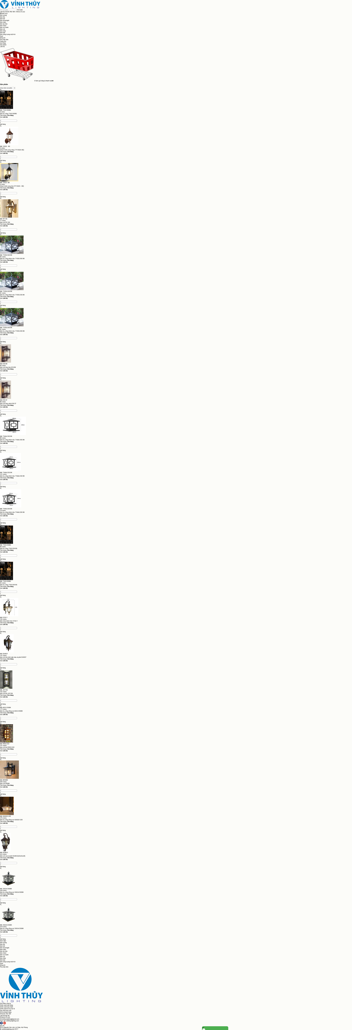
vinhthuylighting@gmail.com (10, 1019)
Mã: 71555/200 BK (6, 327)
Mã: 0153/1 (3, 617)
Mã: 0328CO (4, 852)
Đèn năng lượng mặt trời (7, 34)
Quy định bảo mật (5, 1010)
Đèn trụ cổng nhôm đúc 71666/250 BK (12, 476)
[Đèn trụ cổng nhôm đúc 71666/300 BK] (13, 434)
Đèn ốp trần (3, 24)
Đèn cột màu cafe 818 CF (8, 403)
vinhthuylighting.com (8, 1029)
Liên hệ (2, 46)
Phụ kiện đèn (4, 39)
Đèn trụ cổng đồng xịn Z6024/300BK (12, 892)
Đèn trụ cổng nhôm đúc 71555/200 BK (12, 331)
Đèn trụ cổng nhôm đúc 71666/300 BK (12, 440)
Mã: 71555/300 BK (6, 255)
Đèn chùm (3, 26)
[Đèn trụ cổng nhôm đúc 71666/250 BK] (10, 471)
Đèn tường (3, 15)
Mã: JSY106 (4, 690)
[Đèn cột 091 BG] (9, 217)
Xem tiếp (3, 941)
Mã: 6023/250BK (5, 707)
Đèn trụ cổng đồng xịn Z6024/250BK (12, 928)
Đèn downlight (4, 20)
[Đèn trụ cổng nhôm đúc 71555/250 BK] (12, 289)
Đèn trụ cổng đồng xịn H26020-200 (11, 820)
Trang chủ (3, 41)
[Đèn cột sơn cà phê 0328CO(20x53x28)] (5, 851)
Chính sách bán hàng (6, 1005)
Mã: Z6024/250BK (6, 925)
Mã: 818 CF (3, 400)
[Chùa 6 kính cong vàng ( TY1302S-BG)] (9, 145)
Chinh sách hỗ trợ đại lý (7, 1009)
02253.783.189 (10, 12)
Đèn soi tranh (4, 27)
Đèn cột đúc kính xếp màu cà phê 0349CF (13, 657)
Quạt (1, 36)
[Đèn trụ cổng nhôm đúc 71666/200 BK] (10, 507)
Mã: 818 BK (3, 364)
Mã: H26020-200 (5, 816)
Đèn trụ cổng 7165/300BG (8, 113)
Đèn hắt (2, 19)
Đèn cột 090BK (5, 783)
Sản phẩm (3, 45)
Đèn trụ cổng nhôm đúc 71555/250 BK (12, 295)
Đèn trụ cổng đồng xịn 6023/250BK (11, 711)
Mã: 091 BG (3, 219)
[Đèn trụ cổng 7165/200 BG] (6, 579)
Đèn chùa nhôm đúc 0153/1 (9, 621)
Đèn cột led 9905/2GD (7, 747)
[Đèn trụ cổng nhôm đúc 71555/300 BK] (12, 253)
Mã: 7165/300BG (5, 110)
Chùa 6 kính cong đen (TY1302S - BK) (12, 186)
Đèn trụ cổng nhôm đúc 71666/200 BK (12, 512)
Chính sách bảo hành (6, 1007)
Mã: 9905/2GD (4, 744)
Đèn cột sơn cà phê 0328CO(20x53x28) (12, 856)
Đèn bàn (2, 32)
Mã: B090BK (4, 780)
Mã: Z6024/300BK (6, 889)
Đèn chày (3, 31)
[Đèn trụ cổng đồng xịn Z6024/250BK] (8, 923)
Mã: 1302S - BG (5, 146)
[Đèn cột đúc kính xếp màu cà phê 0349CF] (7, 652)
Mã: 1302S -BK (5, 182)
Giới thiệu (3, 43)
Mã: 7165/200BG (5, 581)
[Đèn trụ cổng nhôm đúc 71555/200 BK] (12, 326)
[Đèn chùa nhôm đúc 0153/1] (9, 616)
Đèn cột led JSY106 (6, 693)
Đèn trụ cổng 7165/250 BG (8, 548)
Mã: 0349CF (4, 654)
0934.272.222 (20, 12)
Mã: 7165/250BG (5, 545)
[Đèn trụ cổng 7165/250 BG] (6, 543)
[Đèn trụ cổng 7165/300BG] (6, 108)
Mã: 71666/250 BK (6, 472)
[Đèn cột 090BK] (9, 778)
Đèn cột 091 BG (5, 222)
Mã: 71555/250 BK (6, 291)
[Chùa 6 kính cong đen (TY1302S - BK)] (9, 181)
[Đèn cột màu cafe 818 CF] (5, 398)
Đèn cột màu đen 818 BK (8, 367)
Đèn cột (2, 29)
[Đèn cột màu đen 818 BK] (5, 362)
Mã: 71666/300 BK (6, 436)
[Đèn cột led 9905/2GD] (6, 742)
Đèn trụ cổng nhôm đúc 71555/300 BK (12, 258)
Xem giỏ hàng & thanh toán (43, 81)
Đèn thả (2, 17)
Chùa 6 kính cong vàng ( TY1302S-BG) (12, 150)
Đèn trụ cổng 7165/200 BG (8, 585)
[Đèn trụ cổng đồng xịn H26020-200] (7, 814)
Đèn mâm (3, 22)
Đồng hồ (2, 38)
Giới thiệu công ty (5, 1003)
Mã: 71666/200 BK (6, 509)
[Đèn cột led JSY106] (6, 688)
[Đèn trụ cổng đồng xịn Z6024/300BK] (8, 887)
